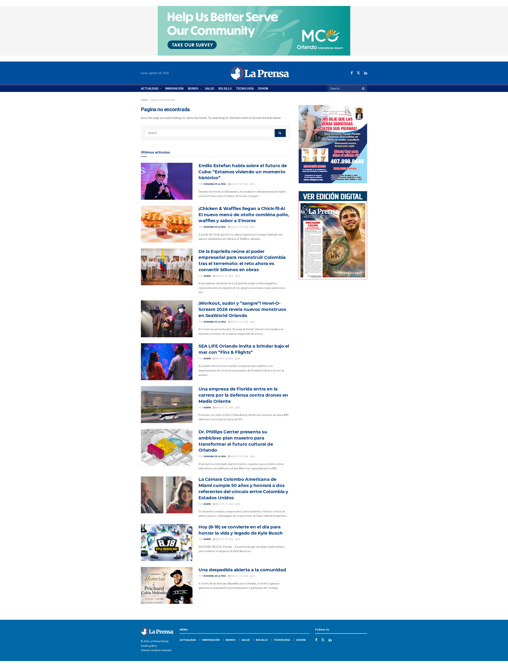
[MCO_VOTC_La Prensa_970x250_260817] (254, 30)
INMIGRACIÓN (174, 88)
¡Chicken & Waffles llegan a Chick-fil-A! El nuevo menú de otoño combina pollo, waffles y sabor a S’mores (243, 215)
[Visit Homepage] (260, 73)
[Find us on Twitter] (358, 73)
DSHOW (263, 88)
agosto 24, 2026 (239, 184)
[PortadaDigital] (333, 235)
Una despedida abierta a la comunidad (242, 570)
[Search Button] (363, 88)
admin (207, 276)
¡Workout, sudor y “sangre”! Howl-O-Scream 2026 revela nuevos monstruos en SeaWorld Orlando (242, 309)
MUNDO (193, 88)
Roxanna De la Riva (215, 184)
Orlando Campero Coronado (156, 650)
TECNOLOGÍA (245, 88)
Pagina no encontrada (163, 100)
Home (144, 100)
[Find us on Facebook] (352, 73)
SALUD (209, 88)
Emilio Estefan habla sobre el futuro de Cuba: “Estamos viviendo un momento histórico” (242, 172)
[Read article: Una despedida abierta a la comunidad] (166, 585)
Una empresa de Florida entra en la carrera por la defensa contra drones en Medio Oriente (243, 395)
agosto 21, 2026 (224, 504)
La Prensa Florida (159, 641)
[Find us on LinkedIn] (365, 73)
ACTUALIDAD (150, 88)
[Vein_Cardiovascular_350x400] (333, 144)
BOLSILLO (225, 88)
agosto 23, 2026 (224, 358)
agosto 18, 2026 (224, 539)
